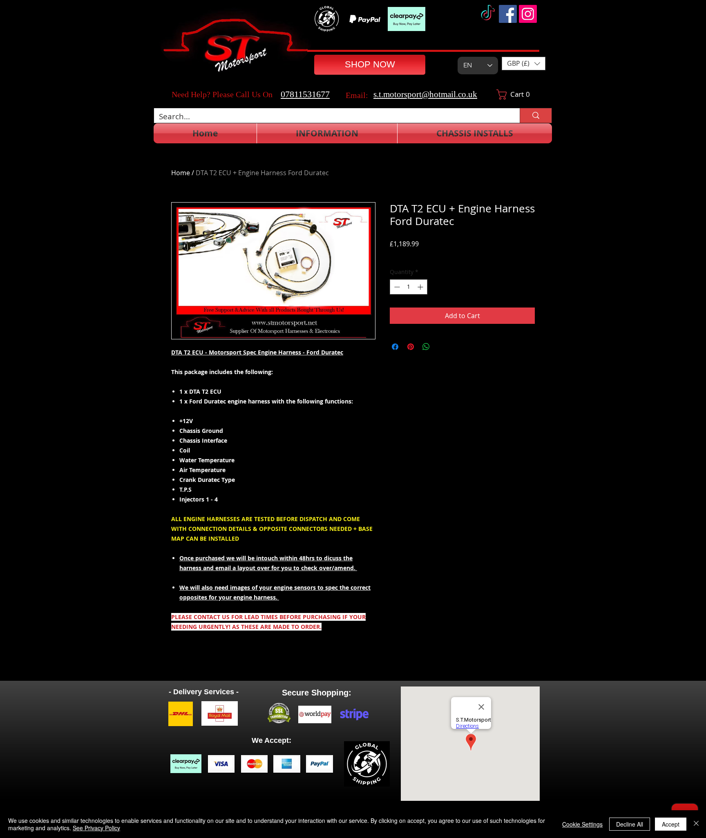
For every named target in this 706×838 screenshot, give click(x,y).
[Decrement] (396, 287)
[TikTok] (488, 14)
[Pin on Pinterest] (411, 347)
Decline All (629, 824)
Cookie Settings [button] (582, 824)
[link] (516, 94)
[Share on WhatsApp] (426, 347)
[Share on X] (442, 347)
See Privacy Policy (96, 828)
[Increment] (421, 287)
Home (180, 172)
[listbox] (523, 63)
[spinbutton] (408, 287)
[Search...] (536, 115)
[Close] (696, 824)
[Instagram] (528, 14)
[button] (523, 63)
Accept (670, 824)
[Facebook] (508, 14)
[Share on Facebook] (395, 347)
